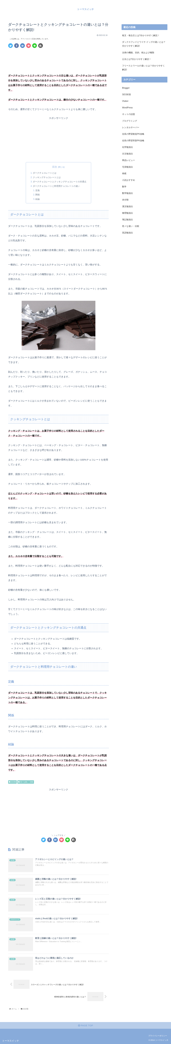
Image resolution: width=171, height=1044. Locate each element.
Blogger (126, 88)
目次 (54, 167)
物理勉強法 (127, 213)
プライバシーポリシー (157, 1036)
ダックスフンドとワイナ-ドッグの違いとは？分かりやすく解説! (144, 44)
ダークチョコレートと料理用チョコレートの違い (56, 186)
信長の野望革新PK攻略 (133, 140)
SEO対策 (126, 94)
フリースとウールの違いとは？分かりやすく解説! (143, 67)
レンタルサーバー (130, 127)
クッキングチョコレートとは (47, 177)
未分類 (13, 782)
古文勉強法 (127, 154)
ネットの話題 (128, 114)
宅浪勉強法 (127, 167)
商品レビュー (128, 160)
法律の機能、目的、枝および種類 (138, 52)
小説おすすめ (128, 180)
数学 (124, 186)
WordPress (127, 107)
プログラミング (129, 121)
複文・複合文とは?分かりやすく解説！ (141, 35)
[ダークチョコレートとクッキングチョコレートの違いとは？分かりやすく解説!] (22, 45)
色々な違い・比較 (26, 782)
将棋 (124, 173)
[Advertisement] (58, 57)
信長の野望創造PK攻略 (133, 134)
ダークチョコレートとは (44, 173)
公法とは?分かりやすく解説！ (136, 59)
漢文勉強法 (127, 206)
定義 (37, 190)
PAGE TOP (86, 1025)
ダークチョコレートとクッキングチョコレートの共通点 (59, 181)
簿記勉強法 (127, 219)
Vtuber (125, 101)
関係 (37, 194)
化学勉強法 (127, 147)
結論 (37, 199)
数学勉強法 (127, 193)
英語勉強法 (127, 233)
